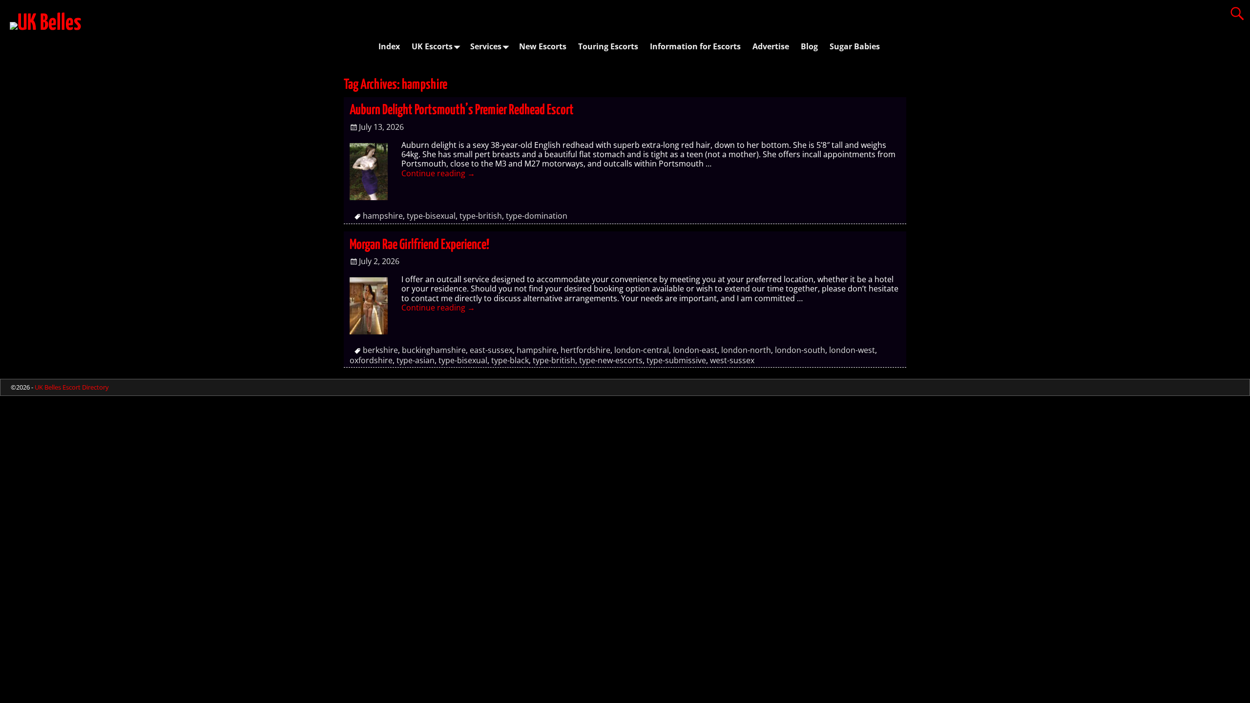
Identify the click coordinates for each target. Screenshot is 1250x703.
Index (389, 46)
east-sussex (491, 350)
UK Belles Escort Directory (72, 387)
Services (485, 46)
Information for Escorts (695, 46)
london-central (641, 350)
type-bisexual (431, 215)
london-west (852, 350)
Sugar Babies (855, 46)
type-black (510, 360)
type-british (480, 215)
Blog (809, 46)
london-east (695, 350)
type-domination (536, 215)
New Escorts (542, 46)
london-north (746, 350)
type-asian (415, 360)
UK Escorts (432, 46)
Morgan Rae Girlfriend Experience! (419, 245)
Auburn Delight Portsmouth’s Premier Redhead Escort (462, 110)
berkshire (380, 350)
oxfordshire (371, 360)
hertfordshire (585, 350)
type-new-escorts (611, 360)
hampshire (383, 215)
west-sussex (732, 360)
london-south (800, 350)
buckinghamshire (434, 350)
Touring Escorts (608, 46)
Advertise (770, 46)
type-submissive (676, 360)
